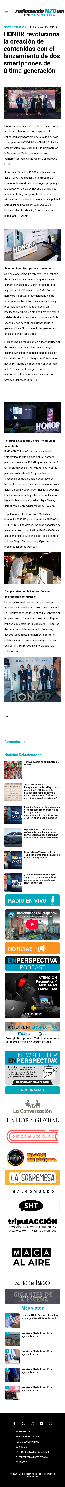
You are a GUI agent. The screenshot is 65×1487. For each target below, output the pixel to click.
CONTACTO (21, 1462)
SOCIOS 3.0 (21, 1447)
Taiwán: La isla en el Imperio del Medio (42, 763)
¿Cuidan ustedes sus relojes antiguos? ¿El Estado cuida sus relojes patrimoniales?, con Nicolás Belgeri (41, 878)
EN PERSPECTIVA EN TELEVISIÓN (32, 1457)
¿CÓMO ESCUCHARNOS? (28, 1442)
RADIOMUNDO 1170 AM (27, 1436)
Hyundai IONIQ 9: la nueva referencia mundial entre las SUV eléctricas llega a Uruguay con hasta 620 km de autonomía (41, 833)
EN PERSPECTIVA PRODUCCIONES (32, 1452)
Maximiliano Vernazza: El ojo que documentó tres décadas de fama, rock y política (42, 855)
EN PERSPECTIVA (24, 1431)
